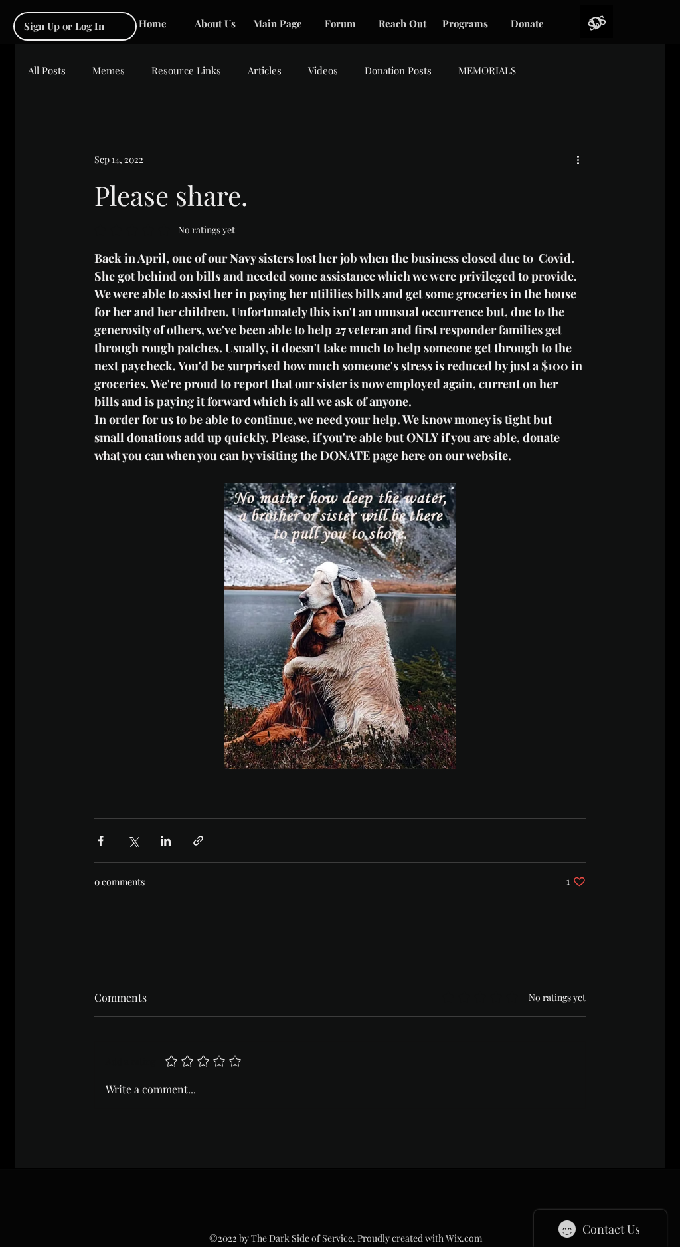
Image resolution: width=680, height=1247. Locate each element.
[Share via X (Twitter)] (133, 840)
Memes (108, 70)
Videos (323, 70)
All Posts (47, 70)
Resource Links (186, 70)
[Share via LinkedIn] (165, 840)
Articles (265, 70)
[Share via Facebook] (100, 840)
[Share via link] (198, 840)
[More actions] (578, 159)
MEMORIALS (487, 70)
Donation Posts (398, 70)
